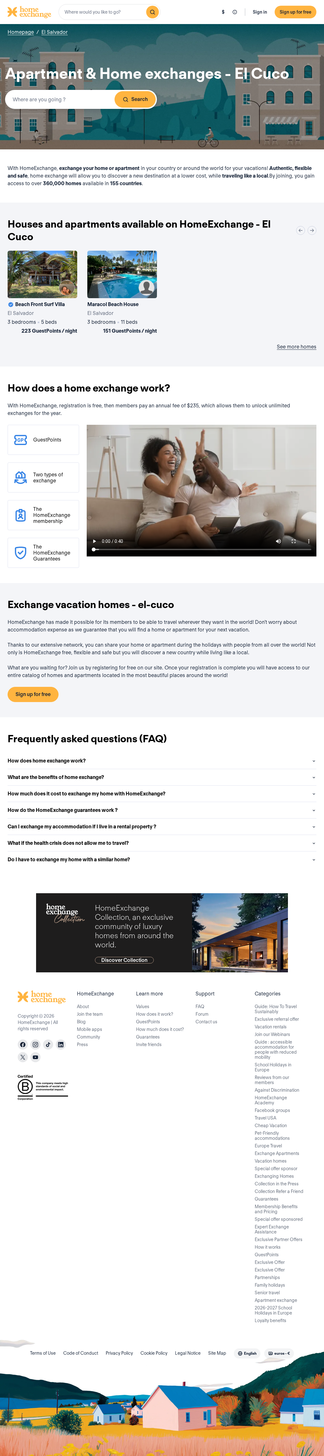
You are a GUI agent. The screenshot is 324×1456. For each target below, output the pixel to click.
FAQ (200, 1006)
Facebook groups (272, 1110)
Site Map (217, 1353)
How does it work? (154, 1014)
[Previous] (300, 230)
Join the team (90, 1014)
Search (139, 99)
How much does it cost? (160, 1029)
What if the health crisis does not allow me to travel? (68, 843)
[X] (23, 1057)
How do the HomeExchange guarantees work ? (63, 810)
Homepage (21, 32)
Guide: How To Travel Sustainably (276, 1009)
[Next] (312, 230)
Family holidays (270, 1285)
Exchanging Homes (274, 1176)
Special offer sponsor (276, 1168)
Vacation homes (271, 1161)
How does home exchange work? (47, 761)
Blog (81, 1021)
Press (82, 1044)
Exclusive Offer (270, 1262)
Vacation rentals (271, 1026)
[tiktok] (48, 1044)
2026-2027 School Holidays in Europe (273, 1310)
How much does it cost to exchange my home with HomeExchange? (86, 794)
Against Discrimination (277, 1090)
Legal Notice (188, 1353)
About (83, 1006)
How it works (268, 1247)
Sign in (260, 12)
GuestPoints (148, 1021)
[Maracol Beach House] (122, 293)
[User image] (67, 288)
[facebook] (23, 1044)
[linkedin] (61, 1044)
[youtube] (35, 1057)
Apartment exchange (276, 1300)
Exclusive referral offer (277, 1019)
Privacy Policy (119, 1353)
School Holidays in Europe (273, 1067)
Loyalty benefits (270, 1320)
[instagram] (35, 1044)
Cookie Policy (153, 1353)
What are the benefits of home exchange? (56, 777)
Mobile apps (89, 1029)
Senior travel (267, 1292)
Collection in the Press (277, 1183)
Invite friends (149, 1044)
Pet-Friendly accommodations (272, 1136)
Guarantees (148, 1036)
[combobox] (109, 12)
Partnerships (267, 1277)
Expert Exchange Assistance (272, 1229)
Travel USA (265, 1117)
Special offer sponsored (279, 1219)
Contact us (206, 1021)
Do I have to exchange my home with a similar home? (69, 860)
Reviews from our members (272, 1080)
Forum (202, 1014)
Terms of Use (43, 1353)
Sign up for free (295, 12)
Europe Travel (268, 1145)
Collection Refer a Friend (279, 1191)
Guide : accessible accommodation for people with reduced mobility (276, 1049)
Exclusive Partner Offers (278, 1239)
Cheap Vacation (271, 1125)
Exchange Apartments (277, 1153)
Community (88, 1036)
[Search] (152, 12)
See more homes (296, 347)
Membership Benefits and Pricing (276, 1209)
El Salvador (54, 32)
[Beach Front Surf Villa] (42, 293)
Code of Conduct (80, 1353)
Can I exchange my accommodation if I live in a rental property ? (82, 827)
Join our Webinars (272, 1034)
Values (142, 1006)
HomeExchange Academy (271, 1100)
